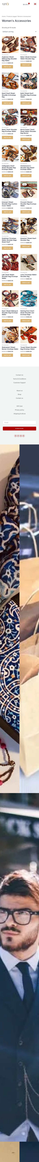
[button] (35, 3)
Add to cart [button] (7, 67)
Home (3, 16)
